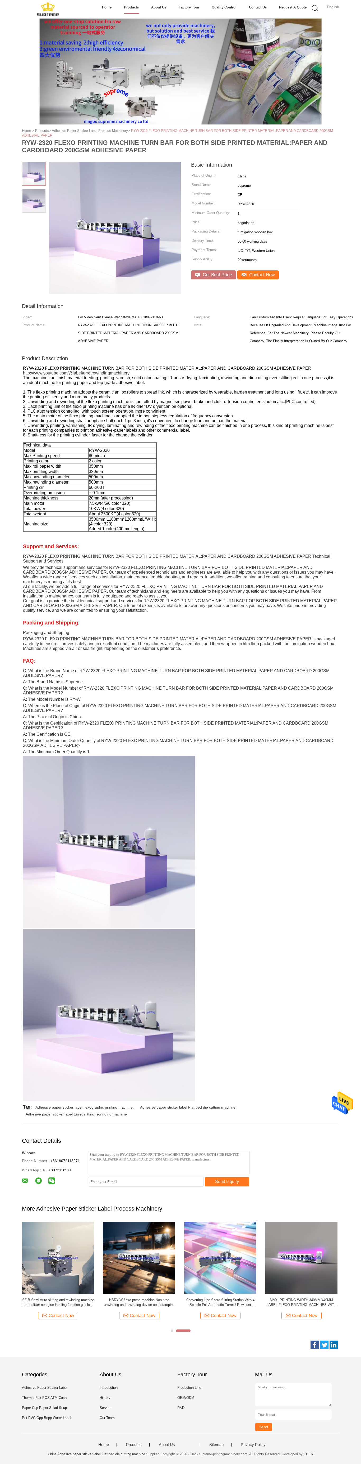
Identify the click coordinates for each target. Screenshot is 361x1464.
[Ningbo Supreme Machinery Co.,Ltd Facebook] (315, 1345)
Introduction (109, 1388)
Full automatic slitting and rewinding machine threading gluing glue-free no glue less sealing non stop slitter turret (301, 1302)
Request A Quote (293, 7)
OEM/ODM (185, 1398)
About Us (158, 7)
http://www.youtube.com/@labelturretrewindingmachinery (76, 373)
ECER (308, 1454)
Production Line (189, 1388)
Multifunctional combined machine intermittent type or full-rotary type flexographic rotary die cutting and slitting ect (220, 1302)
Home (107, 7)
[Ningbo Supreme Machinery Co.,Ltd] (47, 9)
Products (131, 7)
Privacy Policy (253, 1445)
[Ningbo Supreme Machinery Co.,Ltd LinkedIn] (334, 1345)
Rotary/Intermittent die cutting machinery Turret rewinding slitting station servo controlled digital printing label (139, 1302)
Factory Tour (189, 7)
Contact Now (261, 274)
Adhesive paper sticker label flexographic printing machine (84, 1107)
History (105, 1398)
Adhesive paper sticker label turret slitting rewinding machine (76, 1114)
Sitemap (216, 1445)
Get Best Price (216, 274)
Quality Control (224, 7)
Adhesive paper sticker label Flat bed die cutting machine (187, 1107)
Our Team (107, 1418)
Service (105, 1408)
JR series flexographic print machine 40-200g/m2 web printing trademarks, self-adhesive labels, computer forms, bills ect (58, 1302)
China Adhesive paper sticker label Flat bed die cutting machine (96, 1454)
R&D (180, 1408)
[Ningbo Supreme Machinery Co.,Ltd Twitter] (324, 1345)
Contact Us (258, 7)
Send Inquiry (227, 1181)
